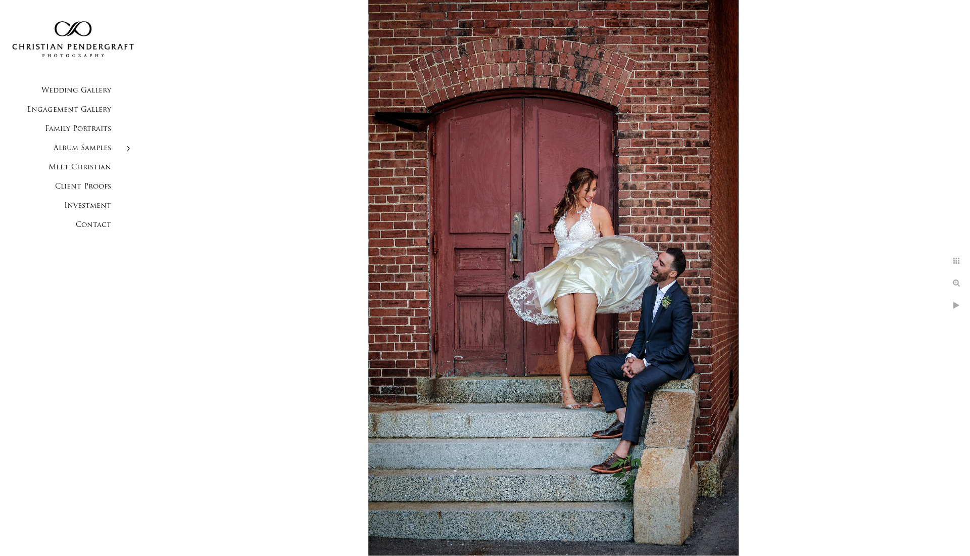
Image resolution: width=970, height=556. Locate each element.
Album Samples (82, 148)
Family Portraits (78, 129)
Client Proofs (83, 187)
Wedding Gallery (76, 91)
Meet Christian (79, 167)
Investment (87, 206)
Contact (93, 225)
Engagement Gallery (69, 110)
